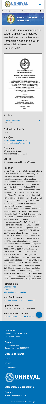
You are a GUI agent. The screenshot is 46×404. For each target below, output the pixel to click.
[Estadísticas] (39, 4)
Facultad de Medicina (15, 11)
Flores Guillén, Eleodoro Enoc (15, 140)
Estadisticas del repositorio (19, 387)
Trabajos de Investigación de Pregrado (35, 11)
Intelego (32, 402)
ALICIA (7, 359)
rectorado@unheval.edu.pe (15, 395)
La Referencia (10, 368)
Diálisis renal (9, 290)
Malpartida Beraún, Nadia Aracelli (17, 143)
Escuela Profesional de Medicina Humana (25, 11)
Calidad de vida (10, 287)
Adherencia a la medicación (15, 292)
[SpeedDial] (39, 315)
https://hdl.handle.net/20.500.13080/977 (19, 300)
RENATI (7, 363)
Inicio (5, 11)
